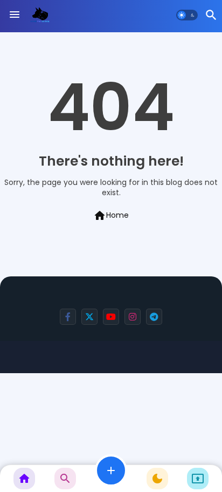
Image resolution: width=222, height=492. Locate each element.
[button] (187, 15)
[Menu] (14, 15)
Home (111, 215)
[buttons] (68, 317)
